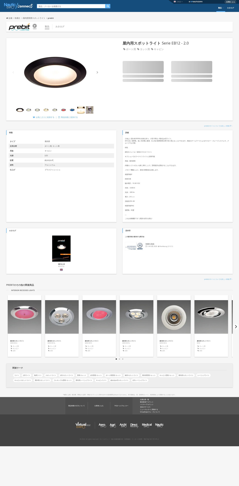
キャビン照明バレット (167, 375)
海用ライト (38, 375)
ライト (16, 375)
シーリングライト (203, 375)
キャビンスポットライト (22, 380)
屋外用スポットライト (42, 380)
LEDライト (26, 375)
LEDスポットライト (66, 375)
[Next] (97, 72)
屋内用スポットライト (186, 375)
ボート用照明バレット (113, 375)
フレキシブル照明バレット (63, 380)
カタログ (230, 8)
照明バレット (81, 375)
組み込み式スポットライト (119, 380)
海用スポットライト (131, 375)
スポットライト (51, 375)
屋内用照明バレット (149, 375)
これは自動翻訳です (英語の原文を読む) (138, 218)
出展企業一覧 (144, 399)
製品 (220, 8)
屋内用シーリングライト (84, 380)
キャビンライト (101, 380)
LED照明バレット (96, 375)
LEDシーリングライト (139, 380)
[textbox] (71, 6)
